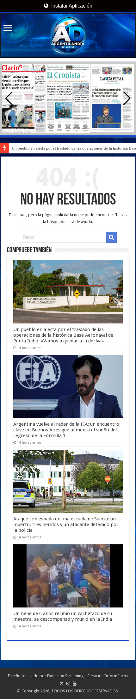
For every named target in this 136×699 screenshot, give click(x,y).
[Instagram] (68, 683)
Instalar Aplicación (71, 6)
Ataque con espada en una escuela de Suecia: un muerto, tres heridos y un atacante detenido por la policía (66, 524)
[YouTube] (74, 683)
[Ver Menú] (8, 28)
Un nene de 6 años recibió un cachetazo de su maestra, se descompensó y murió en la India (62, 616)
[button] (127, 98)
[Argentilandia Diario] (68, 35)
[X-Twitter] (62, 683)
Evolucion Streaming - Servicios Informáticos (87, 675)
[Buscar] (111, 237)
